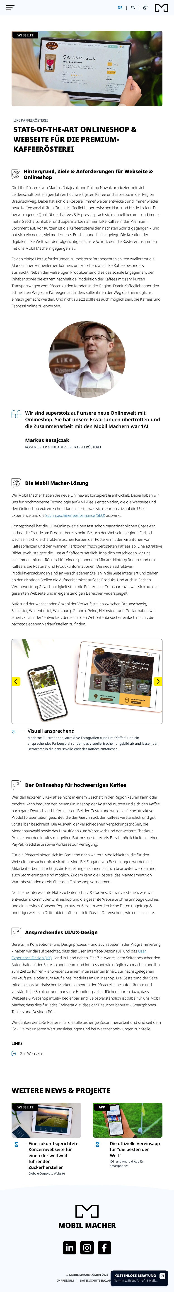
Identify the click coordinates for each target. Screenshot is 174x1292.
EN (132, 7)
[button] (10, 7)
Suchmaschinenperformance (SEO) (75, 515)
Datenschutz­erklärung (99, 1280)
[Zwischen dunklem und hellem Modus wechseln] (145, 8)
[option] (85, 739)
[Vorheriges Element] (16, 681)
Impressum (66, 1280)
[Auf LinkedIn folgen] (69, 1248)
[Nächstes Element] (158, 681)
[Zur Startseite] (161, 8)
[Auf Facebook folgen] (104, 1248)
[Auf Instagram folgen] (87, 1248)
